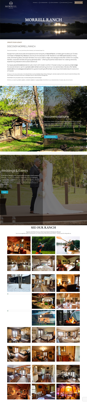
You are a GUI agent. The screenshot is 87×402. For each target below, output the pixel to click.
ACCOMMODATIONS (43, 2)
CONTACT (70, 2)
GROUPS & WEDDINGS (54, 2)
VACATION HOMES (64, 2)
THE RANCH (35, 2)
